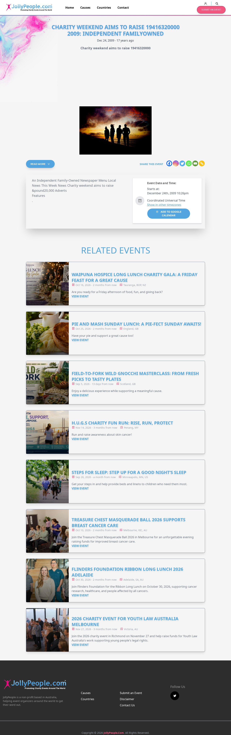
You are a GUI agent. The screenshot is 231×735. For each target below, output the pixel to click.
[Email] (195, 163)
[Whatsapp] (189, 163)
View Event (80, 296)
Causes (85, 8)
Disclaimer (127, 699)
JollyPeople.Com (114, 732)
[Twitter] (182, 163)
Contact (123, 8)
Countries (104, 8)
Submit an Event (131, 693)
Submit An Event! (211, 9)
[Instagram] (176, 163)
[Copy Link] (202, 163)
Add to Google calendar (170, 213)
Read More (38, 163)
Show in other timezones (164, 205)
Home (69, 8)
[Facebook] (169, 163)
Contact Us (127, 705)
